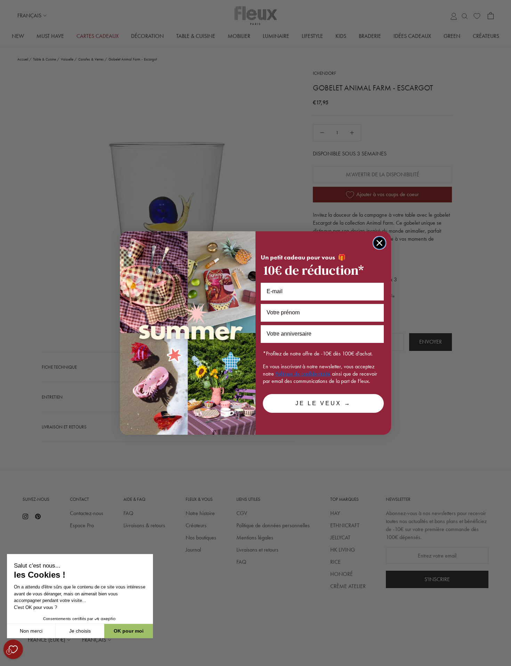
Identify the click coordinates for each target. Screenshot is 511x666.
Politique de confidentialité (303, 373)
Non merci (31, 631)
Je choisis (80, 631)
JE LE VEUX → (323, 403)
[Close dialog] (379, 243)
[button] (6, 662)
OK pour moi (129, 631)
